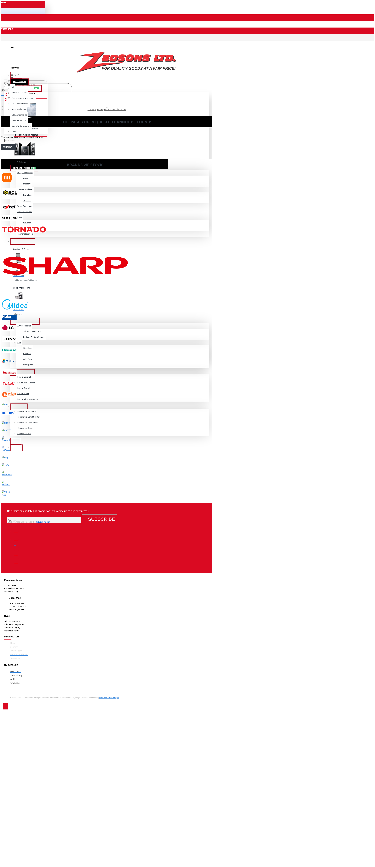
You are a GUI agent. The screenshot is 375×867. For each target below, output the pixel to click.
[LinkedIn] (16, 553)
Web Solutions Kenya (109, 697)
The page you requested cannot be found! (107, 109)
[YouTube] (16, 561)
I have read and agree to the (30, 522)
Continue (7, 147)
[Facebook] (16, 529)
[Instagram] (16, 545)
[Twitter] (16, 537)
